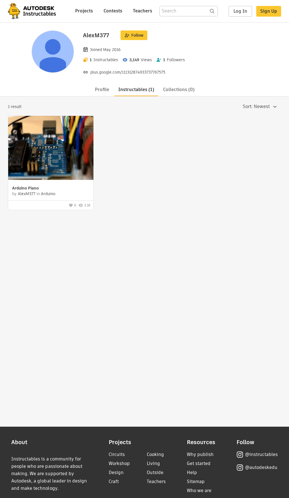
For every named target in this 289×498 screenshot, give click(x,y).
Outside (155, 472)
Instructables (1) (136, 89)
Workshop (119, 463)
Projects (84, 11)
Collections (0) (178, 89)
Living (153, 463)
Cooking (155, 454)
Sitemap (196, 481)
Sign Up (268, 11)
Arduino (48, 194)
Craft (114, 481)
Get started (199, 463)
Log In (240, 11)
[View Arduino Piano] (50, 148)
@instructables (261, 454)
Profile (102, 89)
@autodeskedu (261, 467)
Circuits (117, 454)
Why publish (200, 454)
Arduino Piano (25, 188)
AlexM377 (26, 194)
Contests (113, 11)
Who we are (199, 490)
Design (116, 472)
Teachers (142, 11)
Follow (137, 35)
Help (192, 472)
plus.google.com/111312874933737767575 (127, 72)
